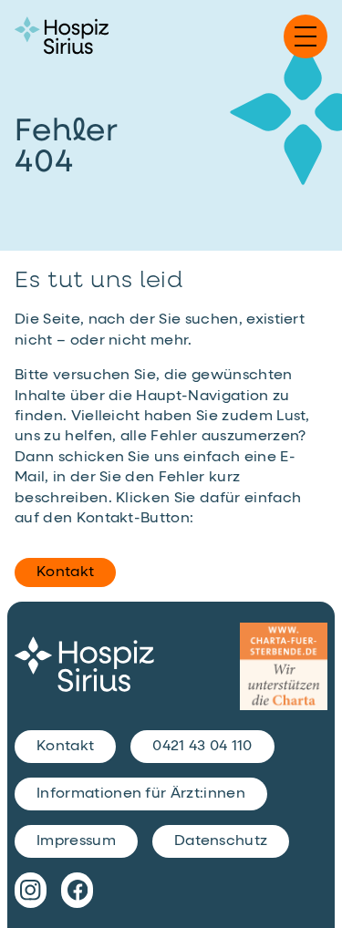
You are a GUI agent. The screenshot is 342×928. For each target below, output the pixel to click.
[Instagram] (31, 889)
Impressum (76, 841)
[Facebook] (77, 889)
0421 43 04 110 (202, 746)
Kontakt (65, 572)
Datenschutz (221, 841)
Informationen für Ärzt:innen (140, 794)
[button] (305, 36)
